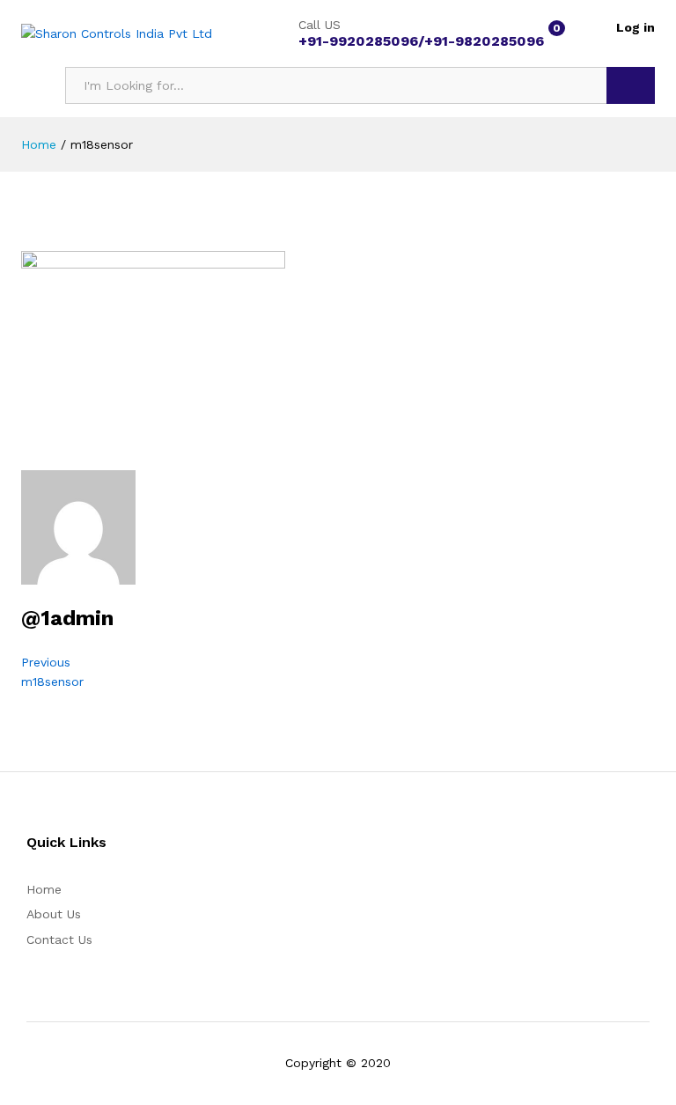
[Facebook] (356, 843)
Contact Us (59, 939)
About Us (53, 914)
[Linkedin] (383, 843)
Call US (319, 25)
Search (630, 85)
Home (44, 889)
